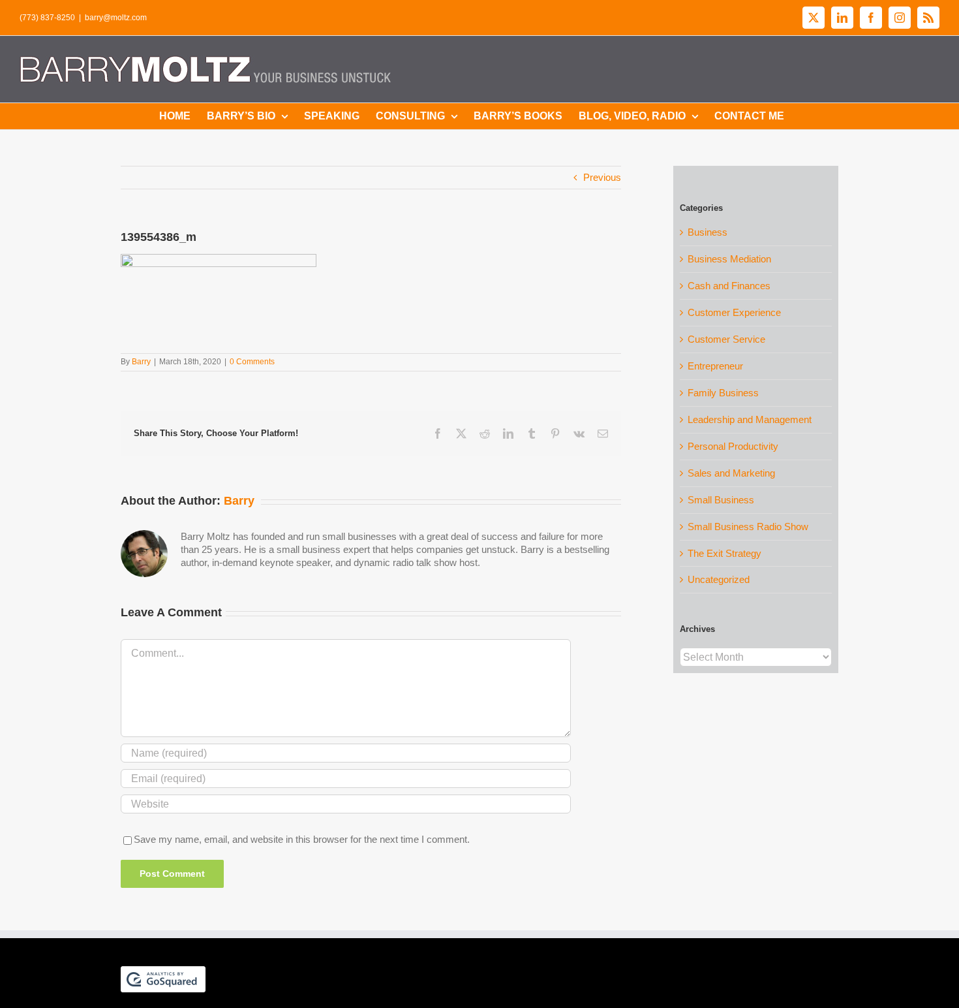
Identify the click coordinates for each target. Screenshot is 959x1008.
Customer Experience (734, 312)
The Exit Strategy (724, 553)
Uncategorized (719, 579)
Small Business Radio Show (748, 526)
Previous (602, 177)
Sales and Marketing (731, 473)
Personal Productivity (733, 446)
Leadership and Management (750, 419)
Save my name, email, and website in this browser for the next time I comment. (302, 839)
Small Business (721, 499)
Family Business (723, 392)
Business (707, 232)
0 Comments (252, 361)
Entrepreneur (715, 365)
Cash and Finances (729, 285)
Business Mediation (729, 258)
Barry (141, 361)
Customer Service (726, 339)
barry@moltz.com (116, 17)
